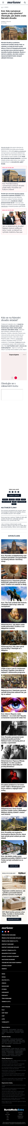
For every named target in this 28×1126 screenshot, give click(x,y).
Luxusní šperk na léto (17, 1043)
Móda (3, 974)
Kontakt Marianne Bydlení (10, 947)
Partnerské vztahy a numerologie (8, 1040)
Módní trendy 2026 (10, 1032)
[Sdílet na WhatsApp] (18, 492)
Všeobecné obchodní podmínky (12, 962)
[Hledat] (24, 2)
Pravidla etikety (5, 1029)
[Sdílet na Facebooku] (10, 492)
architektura (21, 501)
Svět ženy (5, 1013)
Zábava (6, 7)
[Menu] (3, 2)
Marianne (20, 1112)
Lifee (3, 1019)
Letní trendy (17, 1032)
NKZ (7, 1116)
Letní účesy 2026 (8, 1043)
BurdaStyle (20, 1116)
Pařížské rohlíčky (10, 1052)
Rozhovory (5, 986)
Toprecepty (5, 1022)
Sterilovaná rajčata (10, 1051)
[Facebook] (2, 931)
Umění (14, 501)
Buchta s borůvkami (6, 1055)
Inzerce (4, 968)
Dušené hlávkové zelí (6, 1048)
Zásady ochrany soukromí (10, 956)
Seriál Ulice (18, 1040)
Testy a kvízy (19, 1029)
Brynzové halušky (19, 1054)
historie (12, 499)
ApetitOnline (6, 1006)
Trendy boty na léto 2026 (13, 1041)
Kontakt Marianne (8, 944)
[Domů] (14, 2)
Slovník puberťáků (12, 1029)
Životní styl (6, 980)
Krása (4, 977)
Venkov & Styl (6, 1001)
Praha (17, 499)
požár (23, 499)
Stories (4, 989)
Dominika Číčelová (6, 21)
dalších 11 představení (20, 151)
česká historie (6, 501)
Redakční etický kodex (9, 953)
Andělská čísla (5, 1030)
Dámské (20, 1114)
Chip (3, 1016)
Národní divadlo (5, 147)
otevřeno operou (19, 193)
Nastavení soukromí (8, 959)
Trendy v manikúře (5, 1038)
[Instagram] (5, 931)
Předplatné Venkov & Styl (10, 941)
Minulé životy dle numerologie (16, 1038)
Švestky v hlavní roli (15, 1048)
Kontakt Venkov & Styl (9, 950)
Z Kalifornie (18, 342)
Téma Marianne (6, 998)
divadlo (5, 499)
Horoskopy (5, 992)
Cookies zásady (7, 965)
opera (14, 504)
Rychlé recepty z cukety (16, 1055)
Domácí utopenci (11, 1054)
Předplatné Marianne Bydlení (11, 938)
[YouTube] (8, 931)
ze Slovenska (19, 338)
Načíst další (14, 866)
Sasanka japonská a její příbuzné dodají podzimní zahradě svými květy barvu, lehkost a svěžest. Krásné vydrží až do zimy (13, 1075)
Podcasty (5, 995)
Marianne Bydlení (13, 919)
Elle (3, 1010)
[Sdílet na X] (12, 492)
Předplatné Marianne (9, 935)
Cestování (11, 1030)
